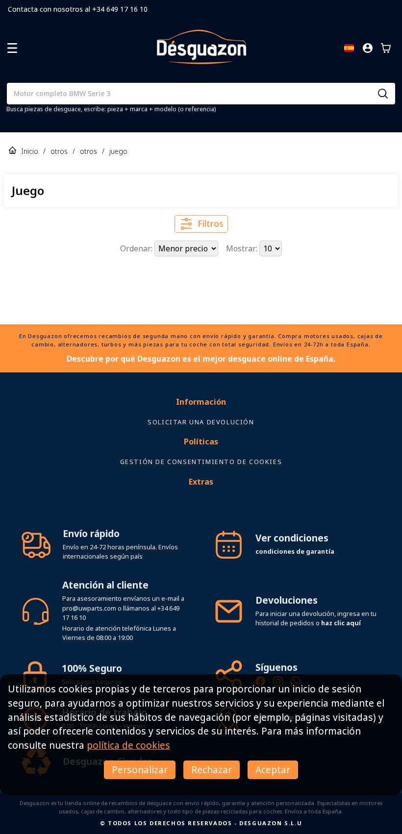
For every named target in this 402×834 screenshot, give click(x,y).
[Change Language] (349, 48)
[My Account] (368, 48)
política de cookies (128, 745)
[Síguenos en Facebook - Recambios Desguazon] (260, 665)
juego (118, 151)
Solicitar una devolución (201, 404)
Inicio (29, 151)
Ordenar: (137, 248)
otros (59, 151)
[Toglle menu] (12, 48)
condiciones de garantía (294, 534)
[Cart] (386, 48)
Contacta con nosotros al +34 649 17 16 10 (78, 9)
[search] (383, 93)
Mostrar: (242, 248)
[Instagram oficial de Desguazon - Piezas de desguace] (278, 665)
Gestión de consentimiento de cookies (201, 444)
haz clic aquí (341, 605)
